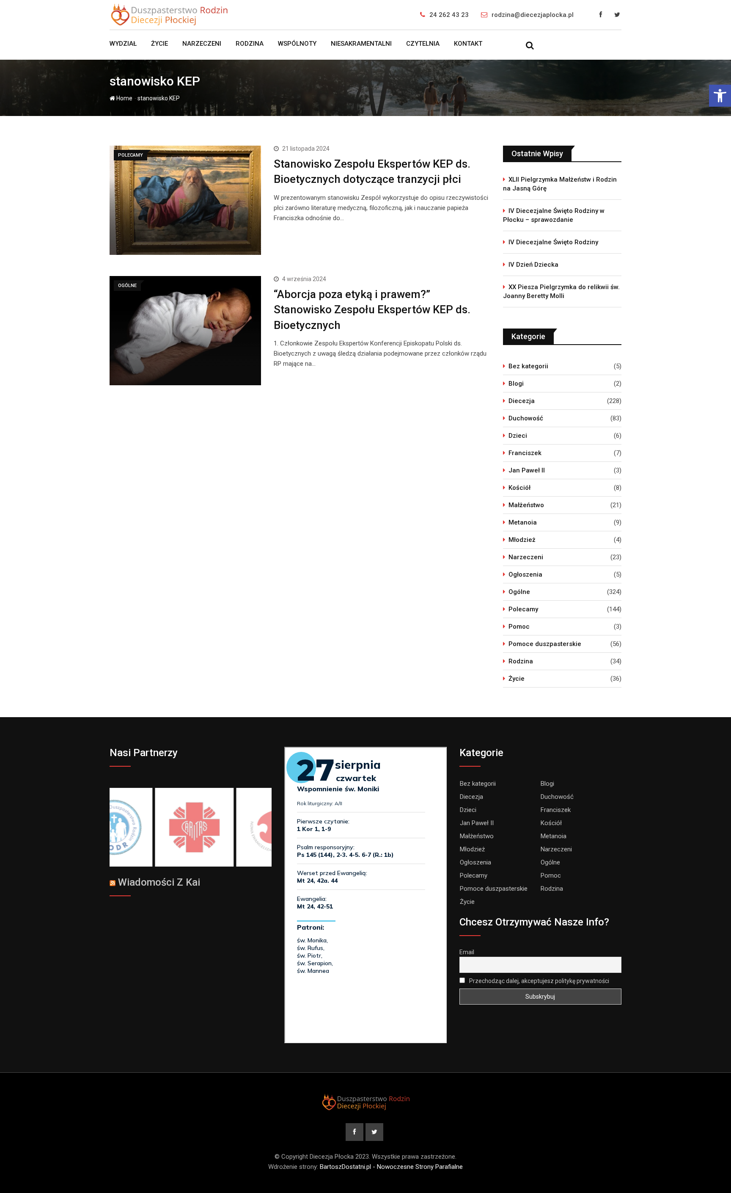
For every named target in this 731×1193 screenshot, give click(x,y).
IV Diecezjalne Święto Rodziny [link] (553, 242)
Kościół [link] (519, 488)
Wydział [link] (123, 43)
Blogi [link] (516, 383)
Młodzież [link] (522, 540)
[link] (720, 96)
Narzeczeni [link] (201, 43)
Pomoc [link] (519, 626)
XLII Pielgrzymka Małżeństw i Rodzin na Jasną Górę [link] (560, 184)
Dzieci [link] (517, 435)
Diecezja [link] (521, 401)
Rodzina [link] (250, 43)
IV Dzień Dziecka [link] (533, 264)
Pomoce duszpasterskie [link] (544, 644)
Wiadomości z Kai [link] (159, 882)
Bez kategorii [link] (528, 366)
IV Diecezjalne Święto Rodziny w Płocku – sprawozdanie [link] (554, 215)
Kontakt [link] (468, 43)
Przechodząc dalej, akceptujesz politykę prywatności (538, 981)
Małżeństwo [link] (526, 505)
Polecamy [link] (523, 609)
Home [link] (123, 98)
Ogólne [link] (519, 592)
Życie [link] (159, 43)
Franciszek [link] (524, 453)
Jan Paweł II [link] (526, 470)
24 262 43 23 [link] (449, 15)
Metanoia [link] (522, 522)
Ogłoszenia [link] (525, 574)
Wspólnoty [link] (297, 43)
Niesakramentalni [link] (361, 43)
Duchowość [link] (525, 418)
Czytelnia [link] (423, 43)
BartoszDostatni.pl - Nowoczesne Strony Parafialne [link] (391, 1167)
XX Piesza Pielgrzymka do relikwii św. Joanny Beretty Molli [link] (561, 291)
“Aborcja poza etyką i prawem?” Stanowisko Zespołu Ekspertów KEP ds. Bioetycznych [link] (372, 309)
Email (466, 952)
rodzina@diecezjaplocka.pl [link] (533, 15)
